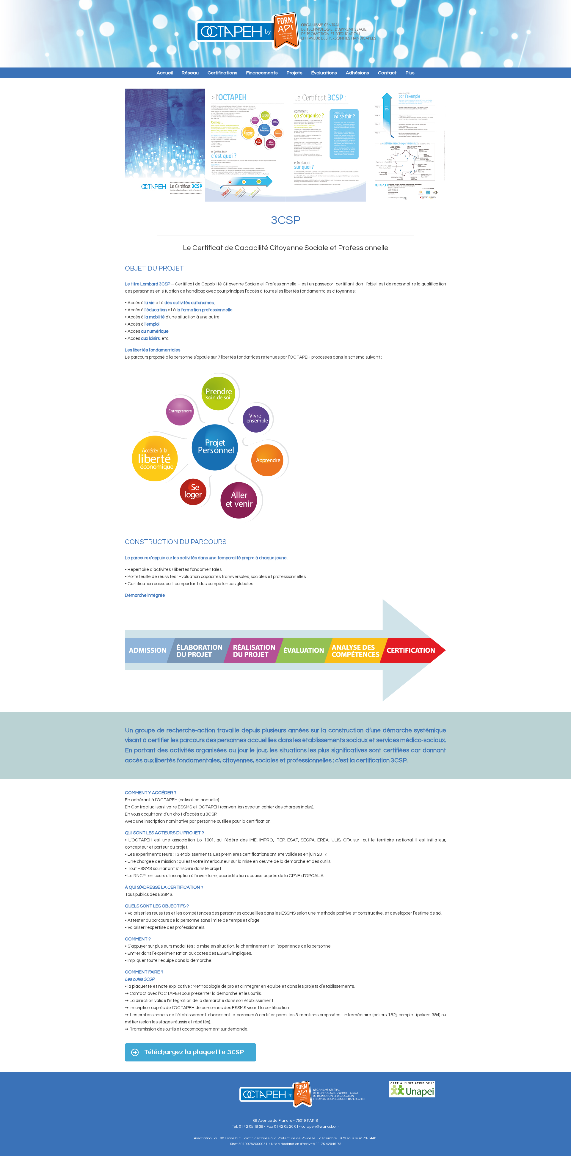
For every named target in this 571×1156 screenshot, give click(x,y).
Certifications (222, 72)
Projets (294, 72)
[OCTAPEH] (285, 31)
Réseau (190, 72)
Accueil (165, 72)
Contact (387, 72)
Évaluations (324, 72)
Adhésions (357, 72)
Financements (262, 72)
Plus (410, 72)
